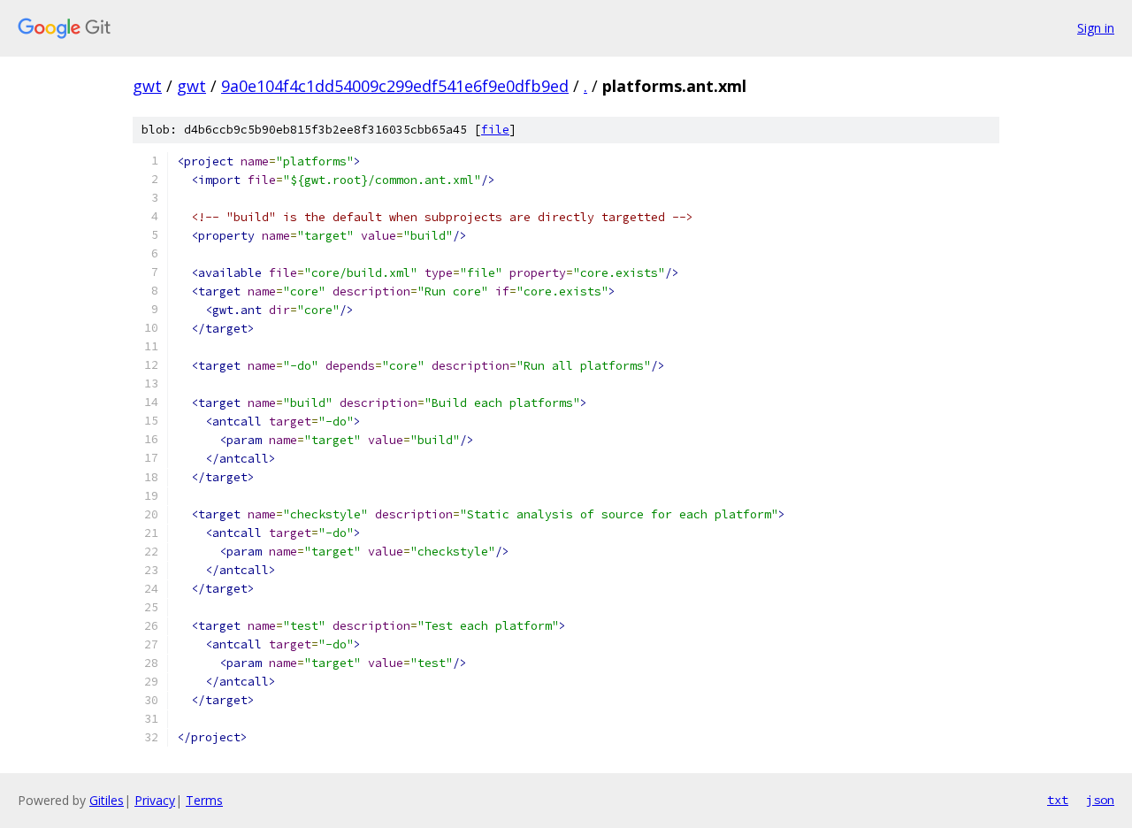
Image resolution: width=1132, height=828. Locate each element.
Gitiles (106, 800)
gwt (147, 85)
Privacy (154, 800)
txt (1057, 800)
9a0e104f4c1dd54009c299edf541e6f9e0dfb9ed (395, 85)
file (495, 129)
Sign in (1095, 27)
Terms (204, 800)
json (1100, 800)
